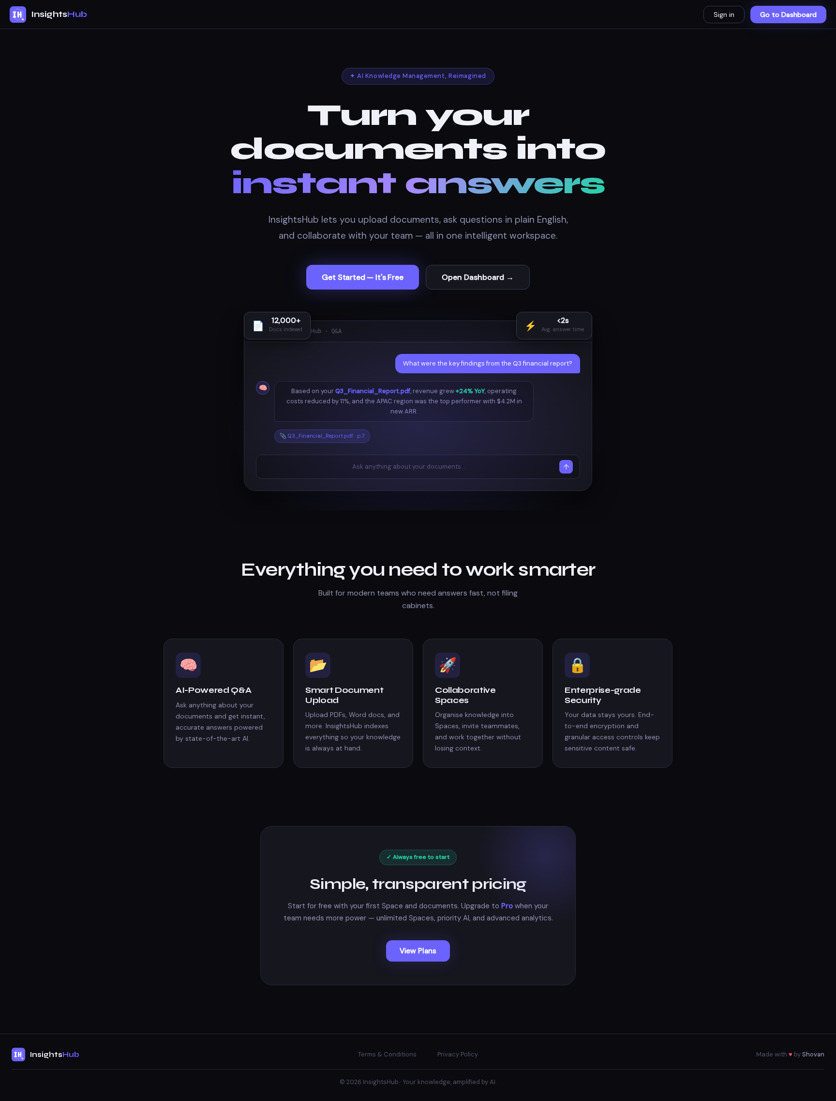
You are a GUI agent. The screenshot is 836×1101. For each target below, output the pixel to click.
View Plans (418, 951)
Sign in (724, 14)
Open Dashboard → (478, 277)
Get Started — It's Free (362, 277)
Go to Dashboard (788, 14)
